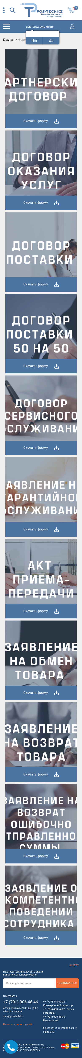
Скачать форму (35, 121)
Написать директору (16, 1024)
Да (51, 40)
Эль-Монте (47, 26)
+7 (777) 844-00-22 (54, 1001)
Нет (34, 40)
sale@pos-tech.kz (13, 1016)
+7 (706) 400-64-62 (54, 1009)
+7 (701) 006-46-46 (20, 1002)
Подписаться (67, 983)
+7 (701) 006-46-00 (54, 1016)
